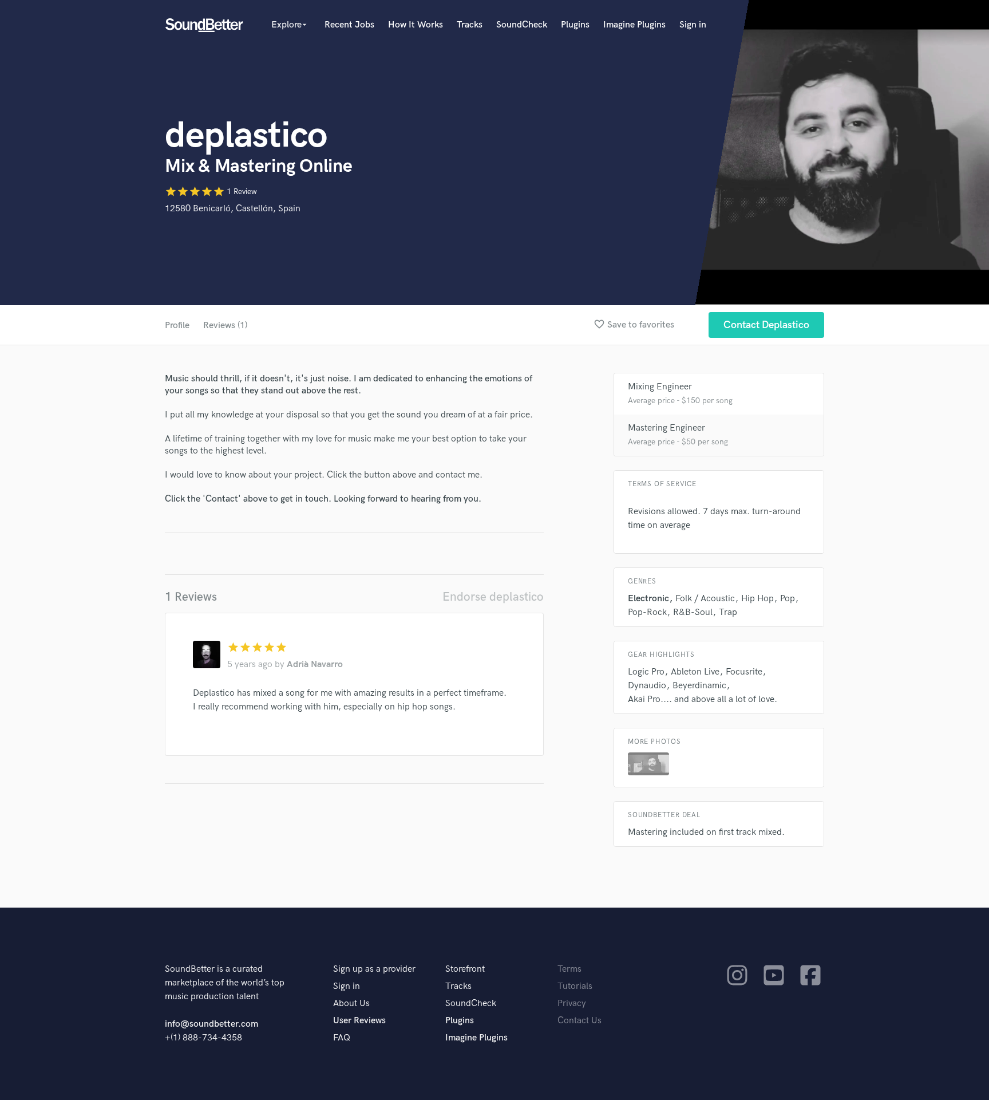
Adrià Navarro (315, 664)
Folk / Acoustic (705, 598)
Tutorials (574, 986)
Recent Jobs (349, 24)
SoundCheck (521, 24)
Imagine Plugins (634, 24)
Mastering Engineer (666, 428)
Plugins (575, 24)
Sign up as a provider (374, 969)
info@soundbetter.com (211, 1024)
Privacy (571, 1003)
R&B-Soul (693, 612)
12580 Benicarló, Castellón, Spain (232, 208)
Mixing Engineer (660, 386)
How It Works (415, 24)
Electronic (648, 598)
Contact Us (579, 1020)
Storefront (465, 969)
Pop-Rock (647, 612)
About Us (351, 1003)
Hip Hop (757, 598)
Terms (569, 969)
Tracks (469, 24)
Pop (787, 598)
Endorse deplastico (493, 597)
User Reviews (359, 1020)
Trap (728, 612)
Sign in (692, 24)
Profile (177, 325)
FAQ (341, 1037)
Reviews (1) (225, 325)
